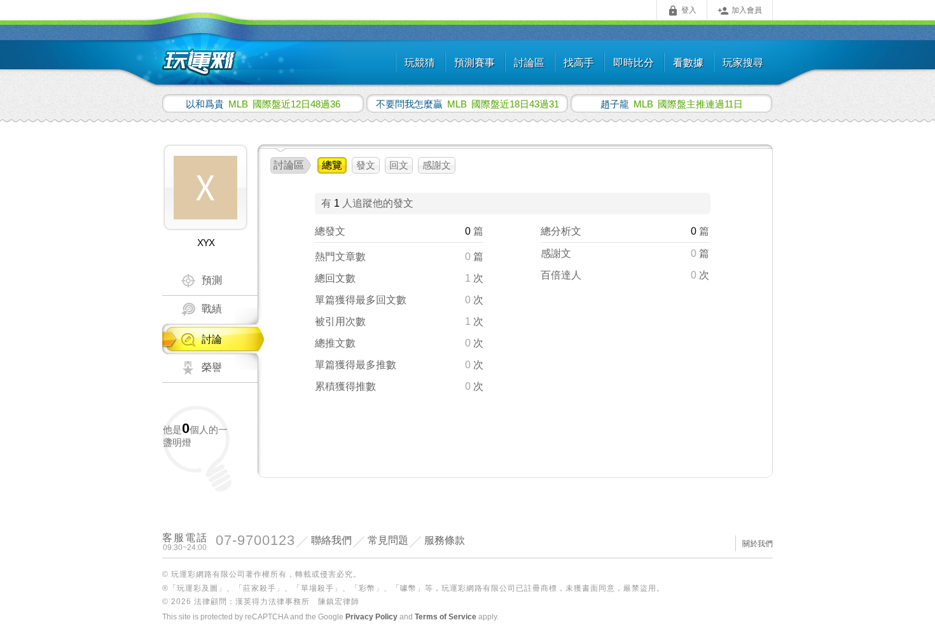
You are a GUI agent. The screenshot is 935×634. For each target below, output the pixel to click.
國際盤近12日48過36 (263, 104)
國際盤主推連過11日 (671, 104)
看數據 (688, 62)
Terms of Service (445, 616)
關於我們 (757, 543)
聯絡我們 (331, 540)
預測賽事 (474, 62)
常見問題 (388, 540)
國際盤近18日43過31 (467, 104)
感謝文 (436, 165)
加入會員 (739, 11)
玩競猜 (420, 62)
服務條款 (444, 540)
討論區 (529, 62)
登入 (681, 11)
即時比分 (633, 62)
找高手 (579, 62)
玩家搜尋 (743, 62)
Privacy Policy (371, 616)
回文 (398, 165)
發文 (365, 165)
